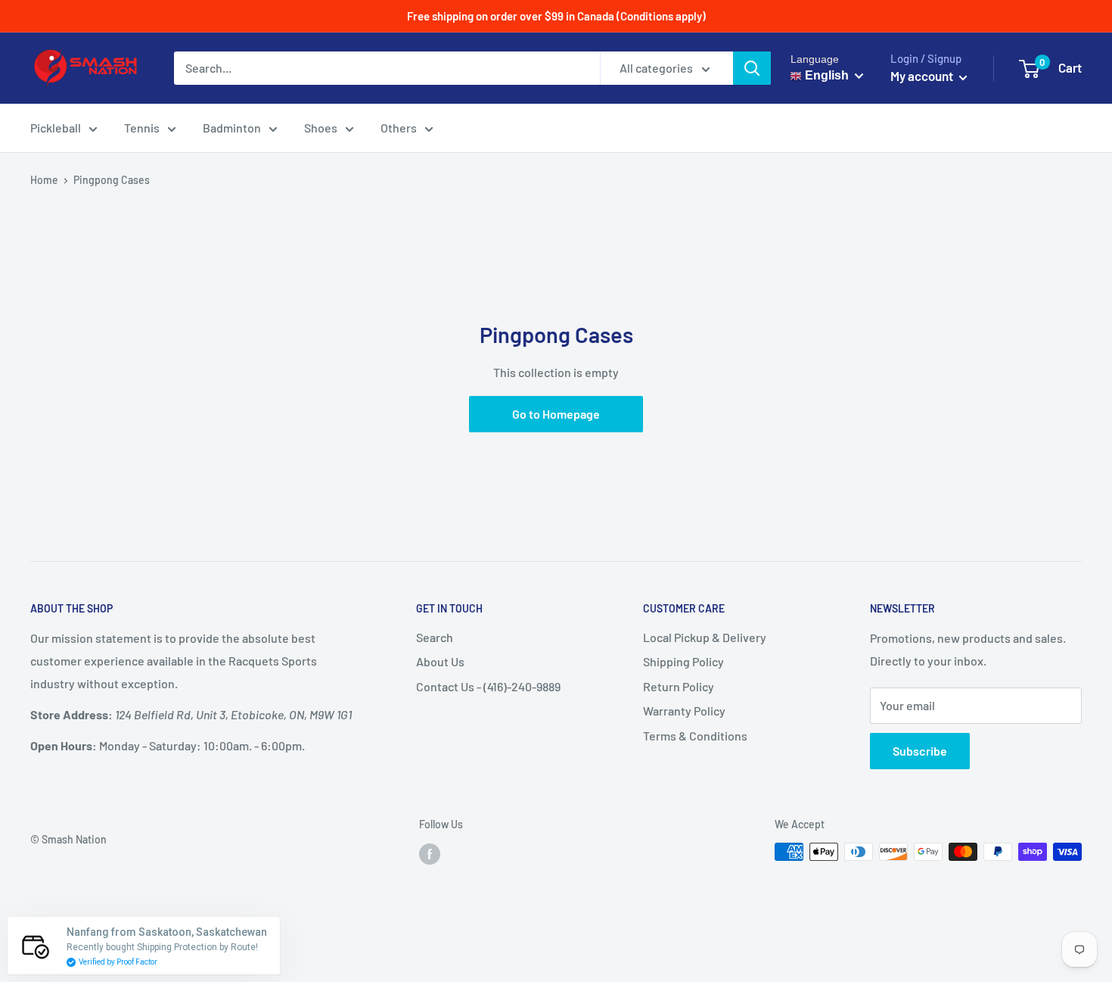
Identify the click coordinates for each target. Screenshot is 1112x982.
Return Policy (678, 686)
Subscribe (920, 751)
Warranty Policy (684, 710)
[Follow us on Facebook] (429, 853)
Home (44, 179)
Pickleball (55, 127)
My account (922, 75)
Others (399, 127)
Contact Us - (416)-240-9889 (488, 686)
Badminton (232, 127)
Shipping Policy (683, 661)
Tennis (142, 127)
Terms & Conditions (695, 735)
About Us (440, 661)
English (825, 75)
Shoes (320, 127)
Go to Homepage (556, 414)
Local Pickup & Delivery (704, 637)
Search (434, 637)
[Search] (752, 68)
